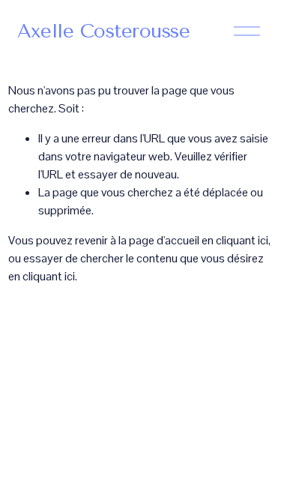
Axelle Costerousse (103, 30)
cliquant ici (242, 240)
